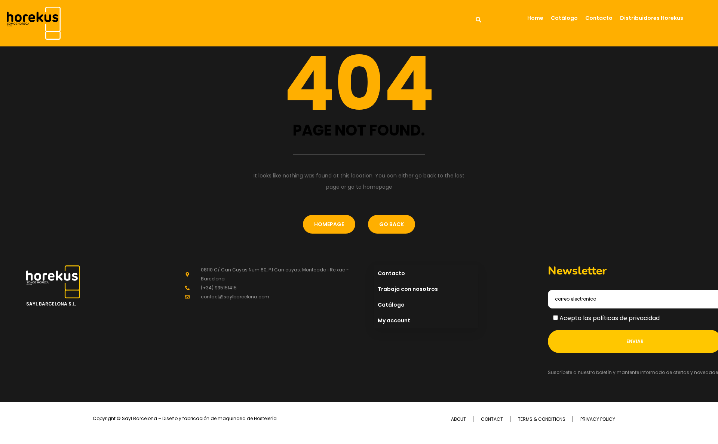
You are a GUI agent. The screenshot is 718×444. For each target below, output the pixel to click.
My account (394, 320)
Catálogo (564, 18)
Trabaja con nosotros (408, 289)
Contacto (599, 18)
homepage (329, 224)
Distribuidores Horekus (651, 18)
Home (535, 18)
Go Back (391, 224)
